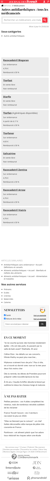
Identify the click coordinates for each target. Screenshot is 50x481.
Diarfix (7, 96)
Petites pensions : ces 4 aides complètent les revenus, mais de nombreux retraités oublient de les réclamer (24, 405)
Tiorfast (7, 80)
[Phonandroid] (37, 478)
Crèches (7, 296)
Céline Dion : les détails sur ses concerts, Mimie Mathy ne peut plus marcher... (22, 355)
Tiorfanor (8, 133)
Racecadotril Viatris (14, 210)
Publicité (31, 447)
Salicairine (9, 153)
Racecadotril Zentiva (15, 169)
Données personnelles (11, 449)
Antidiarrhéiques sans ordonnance (19, 264)
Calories (7, 302)
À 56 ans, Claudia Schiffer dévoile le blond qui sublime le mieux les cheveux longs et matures (24, 383)
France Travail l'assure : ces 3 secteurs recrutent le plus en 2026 (21, 414)
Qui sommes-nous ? (12, 447)
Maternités (8, 299)
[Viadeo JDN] (37, 473)
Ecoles (6, 292)
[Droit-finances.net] (37, 468)
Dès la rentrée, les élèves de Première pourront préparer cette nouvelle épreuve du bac (25, 375)
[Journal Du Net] (37, 462)
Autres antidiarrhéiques (14, 36)
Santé (8, 315)
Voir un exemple (40, 315)
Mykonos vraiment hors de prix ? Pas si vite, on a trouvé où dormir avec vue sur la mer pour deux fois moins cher (25, 365)
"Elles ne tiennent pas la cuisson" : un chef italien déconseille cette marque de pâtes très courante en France (24, 424)
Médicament (19, 5)
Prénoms (7, 289)
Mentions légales (9, 452)
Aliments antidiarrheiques (15, 276)
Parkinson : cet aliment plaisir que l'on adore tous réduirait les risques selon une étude (24, 434)
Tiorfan (7, 112)
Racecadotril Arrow (14, 189)
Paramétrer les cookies (29, 449)
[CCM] (13, 462)
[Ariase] (13, 478)
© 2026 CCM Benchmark (38, 452)
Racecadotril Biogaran (16, 60)
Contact (23, 447)
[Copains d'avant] (13, 473)
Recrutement (40, 447)
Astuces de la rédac (13, 319)
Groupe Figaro (22, 452)
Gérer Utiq (43, 449)
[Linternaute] (13, 468)
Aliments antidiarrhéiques (15, 270)
